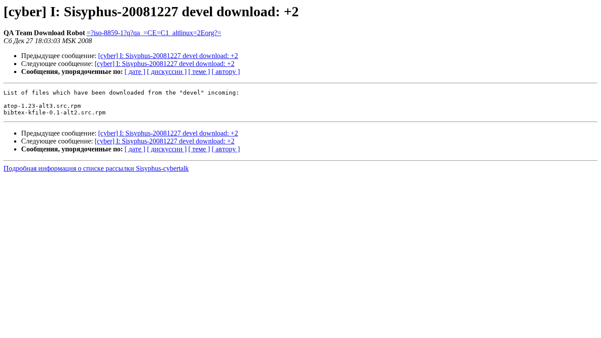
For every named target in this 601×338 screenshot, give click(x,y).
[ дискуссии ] (167, 71)
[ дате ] (135, 71)
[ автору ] (226, 71)
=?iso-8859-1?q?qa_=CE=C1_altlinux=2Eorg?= (154, 33)
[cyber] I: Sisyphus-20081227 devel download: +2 (168, 55)
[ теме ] (199, 71)
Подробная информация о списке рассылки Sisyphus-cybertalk (96, 168)
